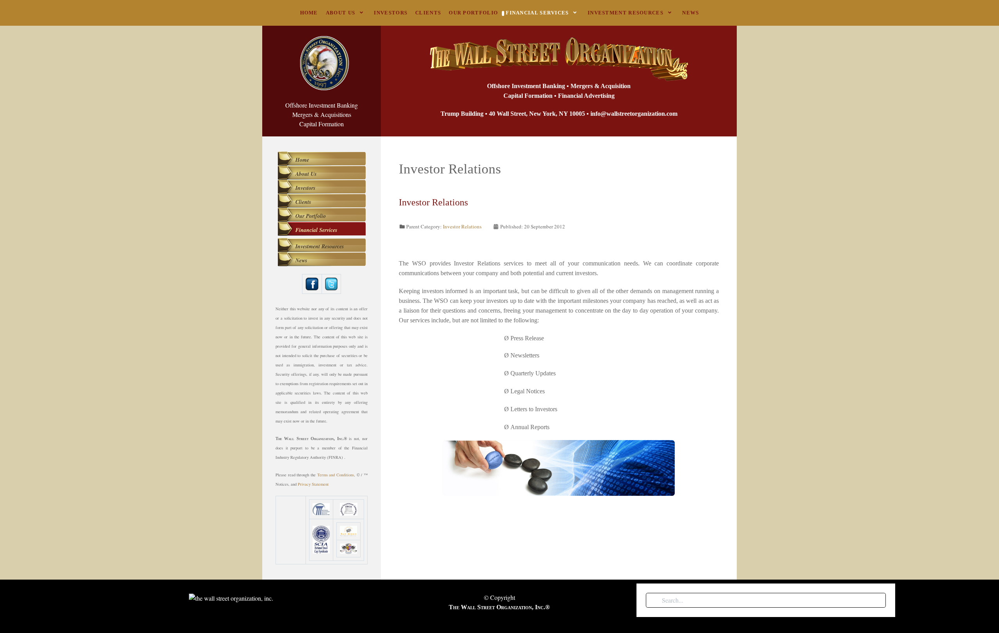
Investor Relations (462, 226)
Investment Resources (319, 246)
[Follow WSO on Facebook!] (312, 283)
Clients (303, 202)
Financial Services (316, 230)
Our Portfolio (310, 216)
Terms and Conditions (335, 474)
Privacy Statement (313, 484)
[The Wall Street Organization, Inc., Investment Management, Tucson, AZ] (290, 530)
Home (302, 160)
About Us (305, 174)
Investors (305, 188)
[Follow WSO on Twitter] (331, 283)
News (301, 260)
